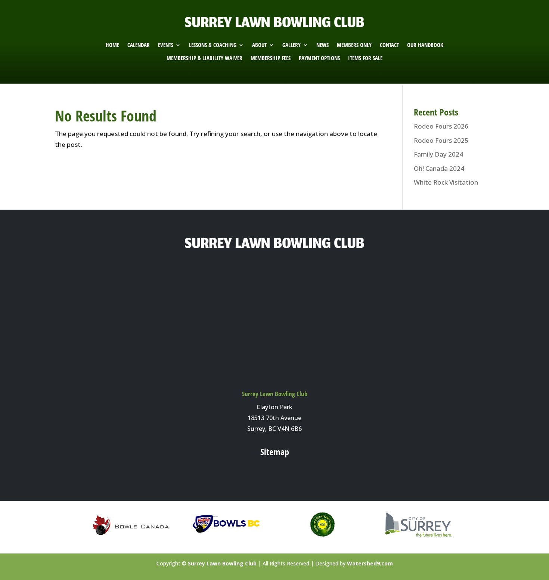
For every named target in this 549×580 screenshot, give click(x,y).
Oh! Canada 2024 (439, 168)
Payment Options (319, 58)
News (322, 45)
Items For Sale (365, 58)
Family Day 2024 (438, 154)
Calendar (138, 45)
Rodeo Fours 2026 (441, 126)
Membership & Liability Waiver (204, 58)
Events (165, 45)
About (259, 45)
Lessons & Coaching (212, 45)
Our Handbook (425, 45)
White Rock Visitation (446, 182)
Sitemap (274, 451)
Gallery (291, 45)
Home (112, 45)
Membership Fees (271, 58)
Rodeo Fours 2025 (441, 140)
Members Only (354, 45)
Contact (389, 45)
